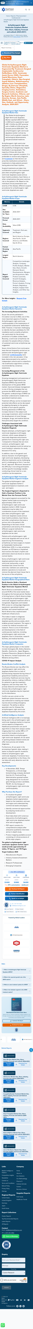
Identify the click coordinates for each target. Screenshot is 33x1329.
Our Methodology (21, 1178)
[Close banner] (31, 3)
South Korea (5, 1208)
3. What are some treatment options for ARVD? (15, 984)
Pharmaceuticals (21, 16)
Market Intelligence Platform (7, 1171)
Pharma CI (19, 1181)
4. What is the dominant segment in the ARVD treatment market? (15, 991)
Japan (3, 1205)
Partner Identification (17, 893)
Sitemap (4, 1191)
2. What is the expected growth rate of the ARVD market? (14, 978)
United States (6, 1197)
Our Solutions (20, 1176)
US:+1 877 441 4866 (17, 903)
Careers (18, 1186)
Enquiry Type (13, 1269)
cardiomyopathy (16, 355)
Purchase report (8, 1064)
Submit (6, 1287)
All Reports (5, 1224)
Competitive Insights (8, 1175)
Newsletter (5, 1178)
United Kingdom (6, 1200)
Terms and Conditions (8, 1183)
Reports (13, 16)
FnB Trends (19, 1197)
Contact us (5, 1180)
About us (19, 1173)
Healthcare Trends (21, 1199)
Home (8, 16)
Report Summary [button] (6, 47)
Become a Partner (21, 1189)
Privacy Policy (6, 1188)
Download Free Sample (17, 1024)
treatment (9, 159)
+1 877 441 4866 (9, 1232)
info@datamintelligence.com (19, 905)
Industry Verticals (21, 1184)
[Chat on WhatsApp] (10, 1236)
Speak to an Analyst (18, 898)
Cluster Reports (6, 1216)
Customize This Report (17, 1020)
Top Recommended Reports (10, 1218)
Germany (4, 1203)
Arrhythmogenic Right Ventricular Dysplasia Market (16, 20)
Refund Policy (6, 1186)
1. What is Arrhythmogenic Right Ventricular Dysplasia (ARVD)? (14, 971)
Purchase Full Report (18, 889)
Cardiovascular (16, 18)
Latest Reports (6, 1221)
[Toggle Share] (31, 1050)
